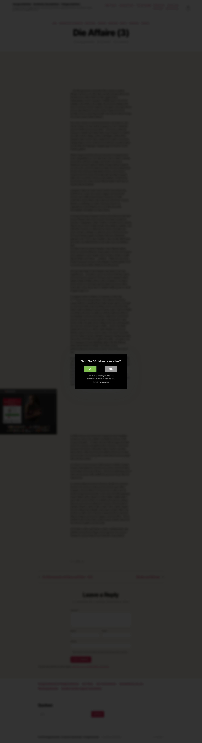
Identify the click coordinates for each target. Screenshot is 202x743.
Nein (111, 369)
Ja (90, 369)
